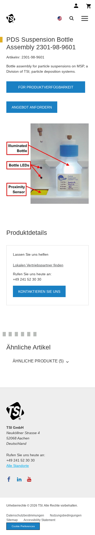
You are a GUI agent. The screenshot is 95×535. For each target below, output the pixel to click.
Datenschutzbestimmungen (25, 515)
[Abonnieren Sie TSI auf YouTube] (29, 479)
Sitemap (12, 520)
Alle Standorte (17, 466)
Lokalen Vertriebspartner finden (38, 265)
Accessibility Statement (39, 520)
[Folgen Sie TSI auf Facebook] (8, 479)
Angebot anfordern (32, 107)
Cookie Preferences (23, 526)
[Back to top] (88, 528)
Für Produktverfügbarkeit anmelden (45, 89)
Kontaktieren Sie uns (39, 291)
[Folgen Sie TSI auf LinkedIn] (19, 479)
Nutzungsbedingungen (66, 515)
